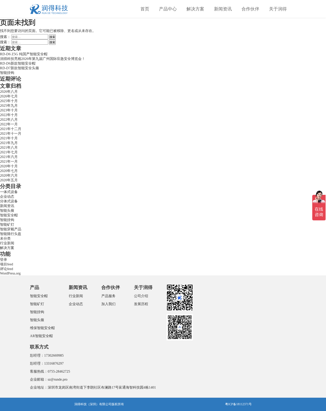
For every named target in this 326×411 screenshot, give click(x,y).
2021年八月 (9, 147)
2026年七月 (9, 96)
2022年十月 (9, 115)
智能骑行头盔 (10, 234)
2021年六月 (9, 157)
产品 (34, 287)
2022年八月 (9, 119)
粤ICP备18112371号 (238, 404)
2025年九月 (9, 105)
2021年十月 (9, 138)
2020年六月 (9, 175)
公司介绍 (141, 296)
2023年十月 (9, 110)
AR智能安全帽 (41, 336)
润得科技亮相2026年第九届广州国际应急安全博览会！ (42, 59)
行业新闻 (7, 243)
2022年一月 (9, 124)
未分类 (5, 238)
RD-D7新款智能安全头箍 (19, 68)
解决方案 (195, 8)
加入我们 (108, 304)
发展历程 (141, 304)
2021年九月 (9, 143)
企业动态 (7, 196)
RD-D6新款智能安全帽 (17, 63)
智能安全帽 (9, 215)
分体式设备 (9, 201)
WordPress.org (10, 273)
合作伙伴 (250, 8)
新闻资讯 (223, 8)
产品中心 (168, 8)
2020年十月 (9, 166)
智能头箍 (7, 210)
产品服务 (108, 296)
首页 (144, 8)
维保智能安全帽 (42, 328)
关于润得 (278, 8)
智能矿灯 (7, 224)
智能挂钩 (7, 73)
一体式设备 (9, 192)
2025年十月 (9, 101)
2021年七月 (9, 152)
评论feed (6, 269)
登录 (3, 259)
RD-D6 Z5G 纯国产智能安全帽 (23, 54)
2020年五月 (9, 180)
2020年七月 (9, 171)
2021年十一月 (10, 133)
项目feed (6, 264)
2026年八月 (9, 91)
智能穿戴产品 (10, 229)
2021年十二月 (10, 129)
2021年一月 (9, 161)
